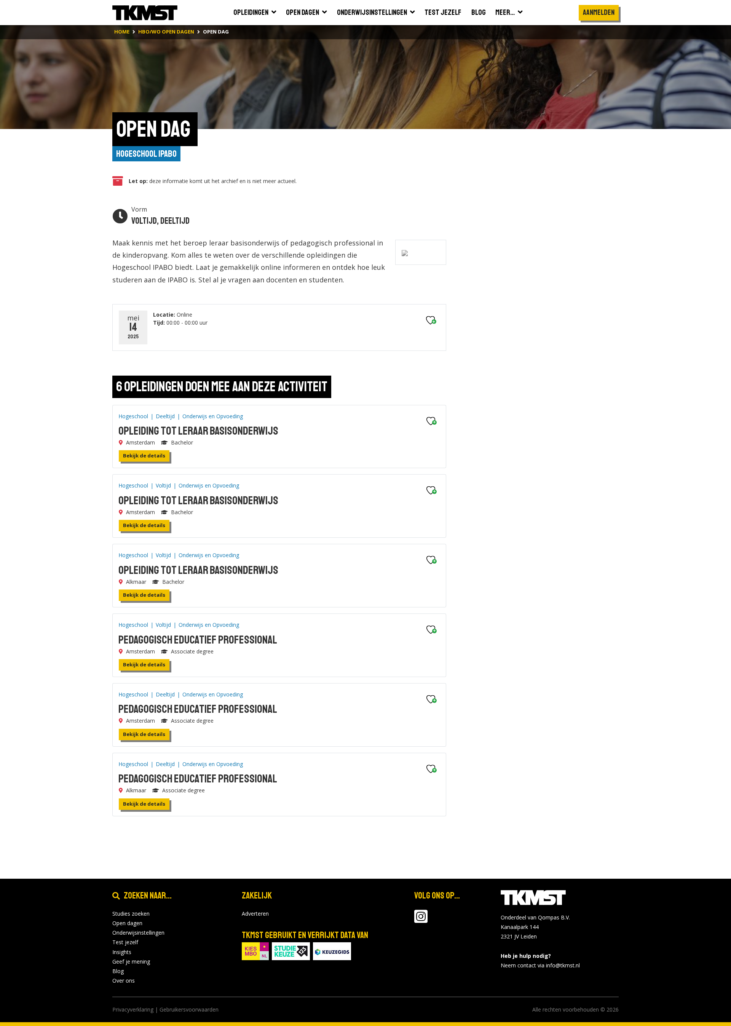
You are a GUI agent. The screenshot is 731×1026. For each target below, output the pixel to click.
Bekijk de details (144, 455)
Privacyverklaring (132, 1009)
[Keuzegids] (332, 950)
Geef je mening (131, 961)
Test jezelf (125, 942)
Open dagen (127, 923)
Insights (121, 952)
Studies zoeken (131, 913)
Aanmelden (598, 12)
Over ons (123, 980)
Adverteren (255, 913)
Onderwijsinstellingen (138, 932)
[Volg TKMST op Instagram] (421, 920)
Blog (118, 971)
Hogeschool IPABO (146, 153)
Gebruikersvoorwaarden (189, 1009)
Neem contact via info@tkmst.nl (540, 965)
